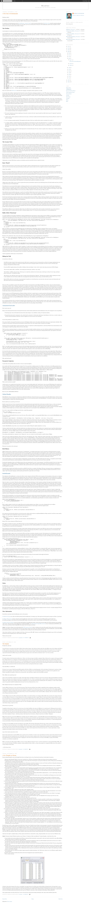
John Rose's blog (47, 23)
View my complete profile (78, 15)
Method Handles (6, 394)
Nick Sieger (68, 96)
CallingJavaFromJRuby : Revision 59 (73, 31)
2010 (69, 48)
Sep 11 (71, 59)
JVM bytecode (14, 90)
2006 (69, 81)
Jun (69, 69)
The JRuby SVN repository (7, 618)
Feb (69, 76)
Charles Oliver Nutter (79, 13)
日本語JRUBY (68, 89)
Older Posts (60, 899)
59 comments (25, 749)
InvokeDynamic (6, 473)
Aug (69, 67)
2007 (69, 80)
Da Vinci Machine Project (70, 90)
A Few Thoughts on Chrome (9, 755)
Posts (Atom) (9, 901)
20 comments (26, 637)
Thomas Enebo (69, 93)
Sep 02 (71, 65)
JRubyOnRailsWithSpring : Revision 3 (73, 39)
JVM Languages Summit (27, 627)
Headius (45, 5)
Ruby (67, 101)
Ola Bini (67, 95)
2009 (69, 49)
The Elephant (5, 644)
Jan (69, 77)
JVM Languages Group (70, 92)
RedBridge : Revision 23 (70, 29)
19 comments (25, 894)
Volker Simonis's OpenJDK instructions (38, 623)
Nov (69, 54)
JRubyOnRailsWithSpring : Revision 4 (73, 36)
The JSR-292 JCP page (6, 616)
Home (33, 899)
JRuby (67, 99)
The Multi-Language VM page (8, 622)
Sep (69, 58)
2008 (69, 51)
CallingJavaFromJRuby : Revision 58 (73, 33)
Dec (69, 53)
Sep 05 (71, 63)
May (69, 71)
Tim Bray (68, 98)
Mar (69, 74)
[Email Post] (30, 637)
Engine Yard (68, 87)
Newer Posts (4, 899)
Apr (69, 72)
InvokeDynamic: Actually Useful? (24, 23)
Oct (69, 56)
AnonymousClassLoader (8, 305)
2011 (69, 46)
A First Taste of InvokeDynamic (10, 13)
